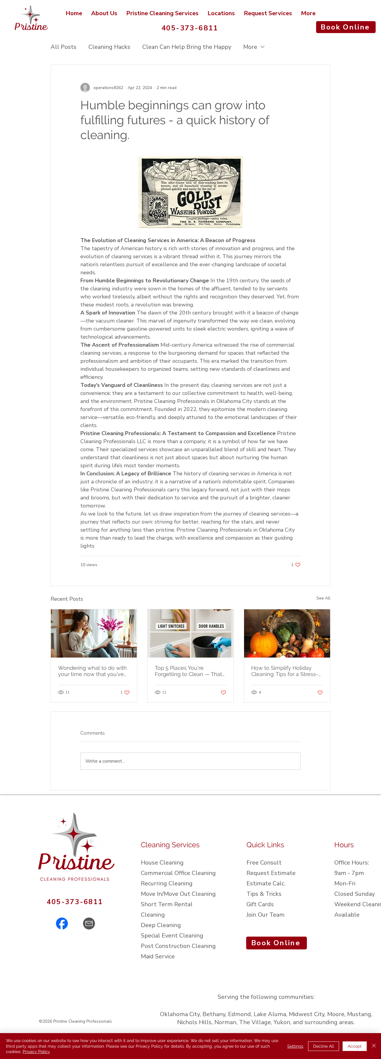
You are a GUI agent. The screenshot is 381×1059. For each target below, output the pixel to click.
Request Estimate (271, 873)
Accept (355, 1046)
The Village (255, 1022)
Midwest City (306, 1014)
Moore (335, 1014)
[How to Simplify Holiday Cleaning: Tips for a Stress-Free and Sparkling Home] (287, 633)
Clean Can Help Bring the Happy (186, 47)
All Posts (63, 47)
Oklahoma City (180, 1014)
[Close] (373, 1046)
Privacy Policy (36, 1051)
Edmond (239, 1014)
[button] (221, 13)
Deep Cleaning (161, 925)
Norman (225, 1022)
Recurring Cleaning (167, 883)
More (250, 47)
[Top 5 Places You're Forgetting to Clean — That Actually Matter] (191, 633)
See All (323, 598)
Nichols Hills (194, 1022)
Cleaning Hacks (109, 47)
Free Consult (264, 863)
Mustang (359, 1014)
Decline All (323, 1046)
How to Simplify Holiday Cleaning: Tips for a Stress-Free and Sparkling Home (284, 671)
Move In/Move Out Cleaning (178, 894)
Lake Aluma (270, 1014)
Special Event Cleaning (172, 936)
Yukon (282, 1022)
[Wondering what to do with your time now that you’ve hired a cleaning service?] (94, 633)
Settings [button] (295, 1046)
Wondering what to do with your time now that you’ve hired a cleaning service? (92, 671)
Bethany (213, 1014)
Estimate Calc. (265, 883)
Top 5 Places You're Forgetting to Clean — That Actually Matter (188, 671)
